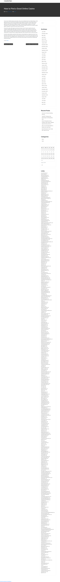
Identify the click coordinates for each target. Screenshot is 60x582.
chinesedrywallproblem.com (45, 409)
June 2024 (44, 55)
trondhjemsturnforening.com (46, 530)
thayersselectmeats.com (45, 447)
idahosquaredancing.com (45, 260)
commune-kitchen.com (45, 355)
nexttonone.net (43, 465)
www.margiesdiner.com (45, 489)
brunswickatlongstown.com (45, 383)
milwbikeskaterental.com (45, 402)
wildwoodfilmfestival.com (45, 223)
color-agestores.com (44, 317)
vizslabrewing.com (44, 267)
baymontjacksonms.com (45, 403)
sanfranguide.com (44, 334)
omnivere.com (43, 185)
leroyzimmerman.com (44, 552)
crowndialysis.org (44, 294)
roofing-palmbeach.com (45, 249)
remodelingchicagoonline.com (46, 496)
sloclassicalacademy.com (45, 344)
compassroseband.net (44, 442)
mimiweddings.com (44, 567)
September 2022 (45, 94)
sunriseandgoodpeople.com (45, 408)
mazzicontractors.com (44, 518)
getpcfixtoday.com (44, 206)
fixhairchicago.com (44, 436)
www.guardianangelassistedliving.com (47, 529)
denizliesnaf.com (44, 437)
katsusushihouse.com (44, 362)
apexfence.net (43, 572)
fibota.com (43, 526)
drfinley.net (43, 553)
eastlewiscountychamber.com (46, 342)
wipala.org (42, 318)
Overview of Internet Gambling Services (47, 114)
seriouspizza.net (44, 441)
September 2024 (45, 50)
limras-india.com (44, 174)
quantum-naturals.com (45, 534)
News (7, 40)
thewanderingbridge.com (45, 379)
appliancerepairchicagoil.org (45, 198)
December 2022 (45, 89)
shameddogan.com (44, 454)
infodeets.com (43, 179)
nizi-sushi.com (43, 386)
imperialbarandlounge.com (45, 254)
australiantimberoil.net (45, 236)
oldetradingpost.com (44, 233)
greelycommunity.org (44, 363)
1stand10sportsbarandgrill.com (46, 279)
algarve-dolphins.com (44, 397)
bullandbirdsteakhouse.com (45, 492)
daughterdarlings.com (44, 178)
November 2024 (45, 46)
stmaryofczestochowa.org (45, 377)
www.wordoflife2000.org (45, 259)
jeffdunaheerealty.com (44, 475)
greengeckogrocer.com (45, 289)
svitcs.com (43, 440)
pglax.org (42, 405)
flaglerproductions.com (45, 348)
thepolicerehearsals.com (45, 340)
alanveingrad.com (44, 398)
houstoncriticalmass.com (45, 337)
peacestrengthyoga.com (45, 476)
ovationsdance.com (44, 303)
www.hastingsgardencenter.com (46, 514)
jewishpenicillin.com (44, 297)
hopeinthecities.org (44, 324)
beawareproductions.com (45, 372)
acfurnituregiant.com (44, 183)
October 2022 (44, 93)
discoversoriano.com (44, 331)
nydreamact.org (43, 203)
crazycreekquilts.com (44, 351)
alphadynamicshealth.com (45, 546)
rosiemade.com (43, 274)
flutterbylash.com (44, 547)
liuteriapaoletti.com (44, 407)
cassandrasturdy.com (44, 327)
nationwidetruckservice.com (45, 419)
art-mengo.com (43, 387)
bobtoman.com (43, 213)
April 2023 (44, 81)
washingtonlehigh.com (45, 501)
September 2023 (45, 72)
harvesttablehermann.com (45, 239)
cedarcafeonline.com (44, 182)
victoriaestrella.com (44, 422)
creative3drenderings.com (45, 456)
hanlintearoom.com (44, 548)
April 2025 (44, 37)
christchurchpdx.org (44, 353)
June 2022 (44, 100)
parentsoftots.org (44, 455)
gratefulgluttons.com (44, 325)
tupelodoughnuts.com (44, 275)
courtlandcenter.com (44, 424)
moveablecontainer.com (45, 229)
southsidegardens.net (44, 516)
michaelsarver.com (44, 288)
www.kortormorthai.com (45, 480)
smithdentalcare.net (44, 569)
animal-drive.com (44, 444)
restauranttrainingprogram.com (46, 295)
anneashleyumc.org (44, 482)
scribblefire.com (43, 311)
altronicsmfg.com (44, 188)
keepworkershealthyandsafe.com (46, 201)
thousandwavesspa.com (45, 423)
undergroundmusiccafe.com (45, 570)
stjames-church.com (44, 368)
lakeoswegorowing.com (45, 556)
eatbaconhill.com (44, 189)
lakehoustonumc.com (44, 463)
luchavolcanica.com (44, 417)
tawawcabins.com (44, 261)
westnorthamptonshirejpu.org (46, 224)
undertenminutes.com (44, 184)
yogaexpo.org (43, 312)
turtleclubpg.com (44, 420)
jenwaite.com (43, 550)
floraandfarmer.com (44, 242)
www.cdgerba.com (44, 527)
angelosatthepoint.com (45, 432)
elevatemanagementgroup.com (46, 551)
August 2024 (44, 52)
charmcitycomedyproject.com (46, 371)
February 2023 (44, 85)
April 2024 (44, 59)
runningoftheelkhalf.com (45, 474)
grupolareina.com (44, 230)
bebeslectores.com (44, 235)
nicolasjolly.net (43, 359)
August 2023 (44, 74)
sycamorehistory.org (44, 510)
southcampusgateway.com (45, 220)
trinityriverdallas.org (44, 308)
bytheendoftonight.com (45, 323)
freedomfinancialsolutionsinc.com (46, 477)
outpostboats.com (44, 322)
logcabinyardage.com (44, 458)
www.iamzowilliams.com (45, 513)
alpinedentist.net (44, 216)
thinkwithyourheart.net (45, 256)
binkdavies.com (43, 352)
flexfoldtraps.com (44, 478)
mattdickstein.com (44, 461)
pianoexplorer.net (44, 515)
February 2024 (44, 63)
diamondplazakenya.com (45, 531)
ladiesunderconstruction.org (45, 234)
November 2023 (45, 68)
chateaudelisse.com (44, 221)
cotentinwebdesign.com (45, 232)
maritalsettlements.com (45, 401)
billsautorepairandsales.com (45, 533)
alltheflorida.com (44, 539)
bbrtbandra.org (43, 207)
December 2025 (45, 33)
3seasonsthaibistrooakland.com (46, 310)
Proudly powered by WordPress (5, 581)
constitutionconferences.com (46, 438)
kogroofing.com (43, 215)
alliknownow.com (44, 341)
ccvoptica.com (43, 500)
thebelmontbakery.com (45, 195)
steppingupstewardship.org (45, 499)
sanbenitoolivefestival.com (45, 328)
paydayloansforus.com (45, 194)
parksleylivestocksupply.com (46, 315)
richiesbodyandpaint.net (45, 176)
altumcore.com (43, 443)
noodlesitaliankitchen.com (45, 202)
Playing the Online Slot (8, 44)
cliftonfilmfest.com (44, 253)
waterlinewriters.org (44, 453)
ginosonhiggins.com (44, 399)
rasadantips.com (43, 186)
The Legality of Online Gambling (32, 44)
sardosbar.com (43, 263)
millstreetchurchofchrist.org (45, 543)
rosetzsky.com (43, 365)
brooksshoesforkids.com (45, 446)
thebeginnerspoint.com (45, 332)
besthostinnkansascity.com (45, 568)
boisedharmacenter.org (45, 316)
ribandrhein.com (43, 304)
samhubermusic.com (44, 571)
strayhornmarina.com (44, 347)
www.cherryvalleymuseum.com (46, 231)
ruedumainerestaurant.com (45, 364)
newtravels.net (43, 193)
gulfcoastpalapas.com (44, 451)
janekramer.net (43, 385)
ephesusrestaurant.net (45, 520)
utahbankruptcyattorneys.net (46, 257)
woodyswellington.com (45, 521)
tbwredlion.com (43, 532)
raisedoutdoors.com (44, 255)
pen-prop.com (43, 470)
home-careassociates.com (45, 313)
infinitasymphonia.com (45, 360)
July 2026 (43, 31)
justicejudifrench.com (44, 378)
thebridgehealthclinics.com (45, 452)
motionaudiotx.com (44, 564)
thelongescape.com (44, 391)
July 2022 (43, 98)
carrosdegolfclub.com (44, 240)
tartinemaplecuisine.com (45, 384)
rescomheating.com (44, 566)
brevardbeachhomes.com (45, 244)
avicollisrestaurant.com (45, 426)
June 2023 (44, 78)
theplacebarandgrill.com (45, 428)
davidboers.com (43, 459)
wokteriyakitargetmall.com (45, 291)
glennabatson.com (44, 346)
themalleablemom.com (45, 380)
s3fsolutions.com (44, 243)
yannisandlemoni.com (44, 269)
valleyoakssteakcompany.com (46, 434)
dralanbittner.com (44, 268)
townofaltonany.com (44, 404)
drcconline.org (43, 427)
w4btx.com (43, 280)
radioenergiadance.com (45, 217)
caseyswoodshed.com (44, 435)
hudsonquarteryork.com (45, 525)
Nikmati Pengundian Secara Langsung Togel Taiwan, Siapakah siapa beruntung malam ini (48, 122)
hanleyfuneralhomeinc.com (45, 277)
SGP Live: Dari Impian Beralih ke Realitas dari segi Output (47, 126)
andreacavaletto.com (44, 314)
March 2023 (44, 83)
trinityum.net (43, 517)
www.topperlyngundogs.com (46, 473)
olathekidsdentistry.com (45, 276)
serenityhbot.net (44, 466)
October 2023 (44, 70)
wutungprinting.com (44, 400)
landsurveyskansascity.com (45, 483)
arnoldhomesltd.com (44, 251)
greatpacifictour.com (44, 421)
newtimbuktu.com (44, 187)
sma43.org (43, 495)
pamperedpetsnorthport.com (46, 273)
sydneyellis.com (43, 293)
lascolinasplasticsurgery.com (46, 493)
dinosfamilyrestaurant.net (45, 237)
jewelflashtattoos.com (44, 205)
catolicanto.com (43, 306)
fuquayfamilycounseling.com (46, 557)
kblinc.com (43, 271)
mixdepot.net (43, 508)
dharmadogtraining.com (45, 563)
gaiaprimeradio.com (44, 388)
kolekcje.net (43, 305)
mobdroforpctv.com (44, 326)
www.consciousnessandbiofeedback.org (47, 512)
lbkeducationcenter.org (45, 307)
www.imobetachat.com (45, 460)
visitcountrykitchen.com (45, 396)
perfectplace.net (44, 309)
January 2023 (44, 87)
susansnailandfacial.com (45, 469)
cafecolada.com (43, 330)
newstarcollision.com (44, 285)
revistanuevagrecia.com (45, 367)
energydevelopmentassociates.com (47, 241)
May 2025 (43, 35)
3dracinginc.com (44, 336)
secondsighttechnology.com (45, 287)
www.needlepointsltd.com (45, 491)
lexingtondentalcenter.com (45, 292)
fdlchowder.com (43, 490)
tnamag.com (43, 445)
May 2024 (43, 57)
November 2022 (45, 91)
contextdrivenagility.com (45, 373)
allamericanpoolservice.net (45, 296)
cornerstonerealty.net (44, 511)
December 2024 (45, 44)
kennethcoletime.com (44, 381)
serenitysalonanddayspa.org (45, 181)
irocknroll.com (43, 258)
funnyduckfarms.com (44, 549)
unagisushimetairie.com (45, 204)
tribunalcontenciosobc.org (45, 343)
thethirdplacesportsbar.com (45, 519)
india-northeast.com (44, 248)
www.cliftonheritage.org (45, 494)
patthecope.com (43, 439)
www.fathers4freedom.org (45, 472)
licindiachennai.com (44, 177)
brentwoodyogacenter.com (45, 497)
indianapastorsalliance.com (45, 433)
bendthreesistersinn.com (45, 410)
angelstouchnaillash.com (45, 281)
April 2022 (44, 104)
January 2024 (44, 65)
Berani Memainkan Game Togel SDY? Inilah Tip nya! (47, 129)
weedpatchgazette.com (45, 270)
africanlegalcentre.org (44, 361)
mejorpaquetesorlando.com (45, 278)
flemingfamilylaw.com (44, 554)
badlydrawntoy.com (44, 462)
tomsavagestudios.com (45, 298)
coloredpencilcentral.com (45, 252)
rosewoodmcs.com (44, 509)
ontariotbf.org (43, 199)
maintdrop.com (43, 212)
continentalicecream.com (45, 350)
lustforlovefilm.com (44, 358)
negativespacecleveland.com (46, 406)
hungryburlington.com (44, 382)
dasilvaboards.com (44, 345)
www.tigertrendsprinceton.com (46, 471)
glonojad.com (43, 366)
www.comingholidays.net (45, 333)
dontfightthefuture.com (45, 250)
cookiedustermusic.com (45, 414)
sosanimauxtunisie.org (45, 214)
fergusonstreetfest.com (45, 536)
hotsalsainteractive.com (45, 180)
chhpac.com (43, 562)
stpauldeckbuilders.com (45, 484)
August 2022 (44, 96)
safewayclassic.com (44, 196)
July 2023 (43, 76)
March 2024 (44, 61)
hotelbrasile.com (44, 225)
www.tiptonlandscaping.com (45, 498)
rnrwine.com (43, 555)
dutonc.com (43, 390)
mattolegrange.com (44, 392)
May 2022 (43, 102)
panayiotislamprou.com (45, 219)
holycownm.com (43, 418)
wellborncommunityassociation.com (47, 222)
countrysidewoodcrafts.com (45, 197)
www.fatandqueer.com (44, 481)
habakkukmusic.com (44, 464)
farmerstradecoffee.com (45, 457)
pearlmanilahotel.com (44, 211)
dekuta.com (43, 506)
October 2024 (44, 48)
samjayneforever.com (44, 537)
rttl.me (42, 565)
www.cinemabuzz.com (44, 507)
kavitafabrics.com (44, 416)
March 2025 (44, 39)
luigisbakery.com (44, 502)
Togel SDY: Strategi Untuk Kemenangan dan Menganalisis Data (47, 118)
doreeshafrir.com (44, 370)
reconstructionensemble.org (46, 415)
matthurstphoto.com (44, 538)
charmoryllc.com (44, 335)
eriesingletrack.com (44, 272)
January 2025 (44, 42)
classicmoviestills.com (44, 329)
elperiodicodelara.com (44, 175)
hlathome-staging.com (45, 290)
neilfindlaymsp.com (44, 425)
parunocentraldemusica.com (45, 528)
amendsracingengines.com (45, 479)
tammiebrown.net (44, 389)
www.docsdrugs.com (44, 488)
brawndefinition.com (44, 349)
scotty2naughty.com (44, 369)
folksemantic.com (44, 262)
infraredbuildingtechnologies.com (46, 238)
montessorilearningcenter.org (46, 535)
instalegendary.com (44, 200)
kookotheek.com (44, 218)
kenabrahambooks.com (45, 354)
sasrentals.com (43, 286)
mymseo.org (43, 561)
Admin (15, 11)
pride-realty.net (43, 545)
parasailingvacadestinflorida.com (46, 544)
